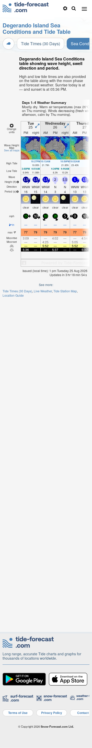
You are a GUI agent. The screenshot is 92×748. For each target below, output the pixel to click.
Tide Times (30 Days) (40, 43)
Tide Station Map (65, 291)
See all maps (11, 150)
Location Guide (13, 295)
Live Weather (43, 291)
